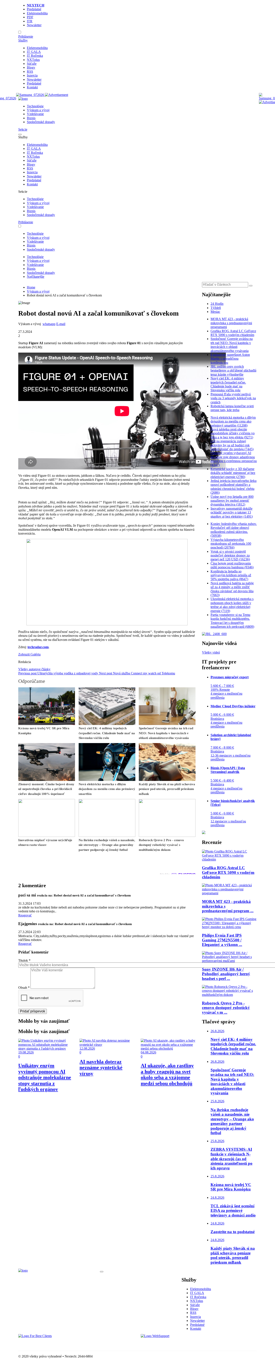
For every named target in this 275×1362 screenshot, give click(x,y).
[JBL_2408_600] (214, 634)
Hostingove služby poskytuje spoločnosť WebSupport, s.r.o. (181, 1343)
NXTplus (33, 60)
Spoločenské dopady (41, 122)
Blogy (31, 67)
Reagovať (25, 915)
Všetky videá (211, 652)
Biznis (31, 118)
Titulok (24, 960)
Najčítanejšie (35, 276)
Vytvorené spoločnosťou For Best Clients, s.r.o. (50, 1343)
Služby (23, 40)
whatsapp (49, 324)
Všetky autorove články (34, 669)
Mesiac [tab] (215, 311)
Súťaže (32, 63)
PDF (30, 17)
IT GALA (34, 52)
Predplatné (34, 9)
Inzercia (32, 75)
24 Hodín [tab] (217, 303)
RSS (30, 71)
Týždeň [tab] (216, 308)
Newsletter (34, 25)
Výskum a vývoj (38, 110)
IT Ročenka (35, 55)
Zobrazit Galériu (29, 654)
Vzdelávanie (35, 114)
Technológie (35, 106)
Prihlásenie (25, 36)
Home (31, 287)
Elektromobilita (37, 13)
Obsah (24, 987)
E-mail (60, 324)
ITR (29, 21)
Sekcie (22, 129)
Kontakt (32, 87)
